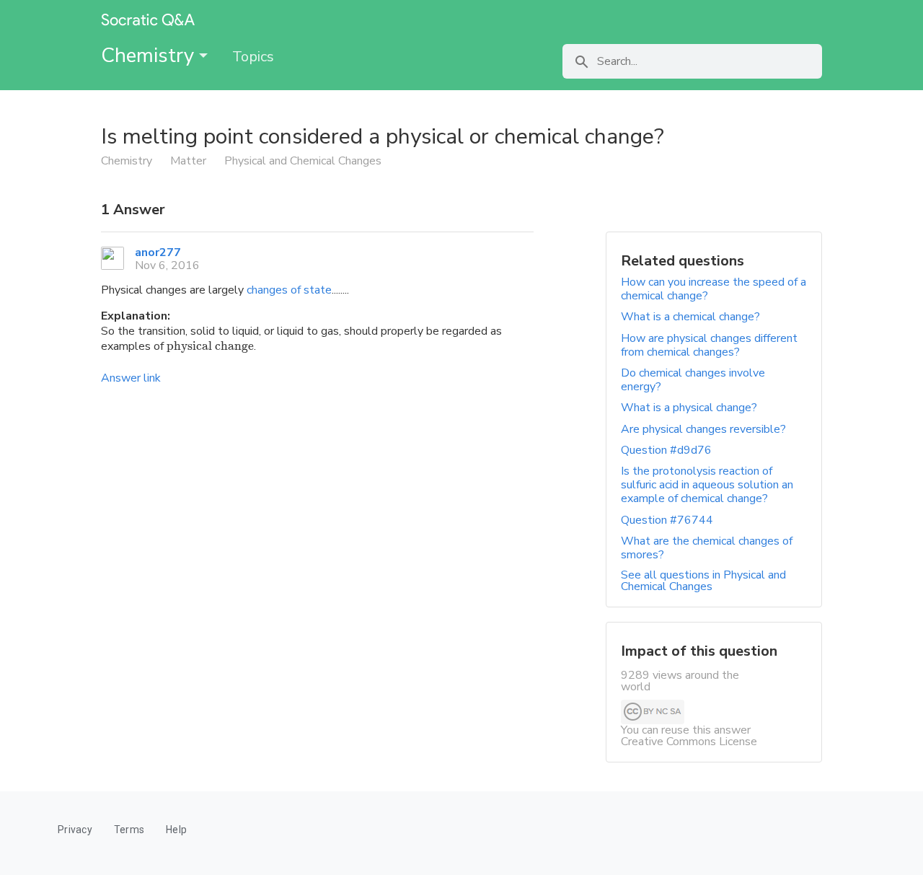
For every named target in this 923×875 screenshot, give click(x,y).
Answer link (131, 378)
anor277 (158, 252)
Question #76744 (667, 520)
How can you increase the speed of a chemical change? (713, 289)
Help (176, 829)
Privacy (75, 829)
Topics (253, 56)
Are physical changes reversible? (703, 429)
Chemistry (150, 55)
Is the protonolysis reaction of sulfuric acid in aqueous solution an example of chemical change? (707, 484)
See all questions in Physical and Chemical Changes (703, 580)
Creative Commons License (689, 741)
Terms (129, 829)
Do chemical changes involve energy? (693, 380)
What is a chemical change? (690, 317)
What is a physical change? (689, 407)
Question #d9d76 (666, 450)
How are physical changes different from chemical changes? (709, 345)
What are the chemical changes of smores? (706, 548)
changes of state (289, 290)
